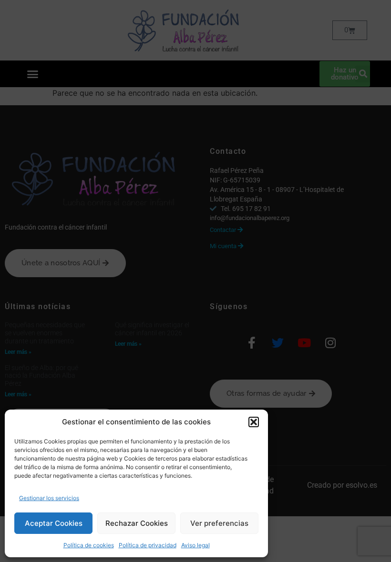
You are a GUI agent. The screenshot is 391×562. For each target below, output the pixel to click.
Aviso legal (195, 545)
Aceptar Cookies (53, 523)
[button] (253, 422)
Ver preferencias (219, 523)
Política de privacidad (147, 545)
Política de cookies (88, 545)
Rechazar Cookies (136, 523)
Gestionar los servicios (49, 498)
